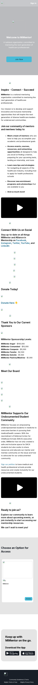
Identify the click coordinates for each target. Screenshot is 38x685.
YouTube (25, 243)
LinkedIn (5, 246)
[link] (17, 581)
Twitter (16, 243)
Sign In (33, 3)
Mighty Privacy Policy (27, 682)
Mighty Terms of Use (10, 682)
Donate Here (8, 302)
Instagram (6, 243)
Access (28, 599)
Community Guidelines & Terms (19, 679)
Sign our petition (8, 464)
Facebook (21, 240)
